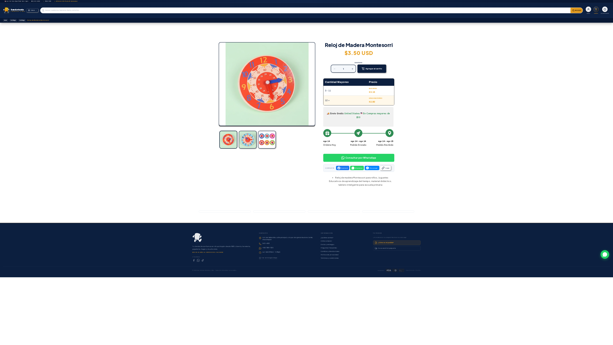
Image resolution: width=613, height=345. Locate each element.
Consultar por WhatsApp (360, 157)
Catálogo (13, 20)
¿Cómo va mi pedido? (386, 243)
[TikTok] (202, 260)
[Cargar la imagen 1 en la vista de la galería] (228, 140)
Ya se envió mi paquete (387, 248)
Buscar (578, 10)
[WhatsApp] (198, 260)
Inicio (5, 20)
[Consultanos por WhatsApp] (605, 254)
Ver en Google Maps (269, 258)
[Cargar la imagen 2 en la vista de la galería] (248, 140)
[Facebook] (193, 260)
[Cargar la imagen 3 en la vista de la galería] (267, 140)
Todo (33, 10)
